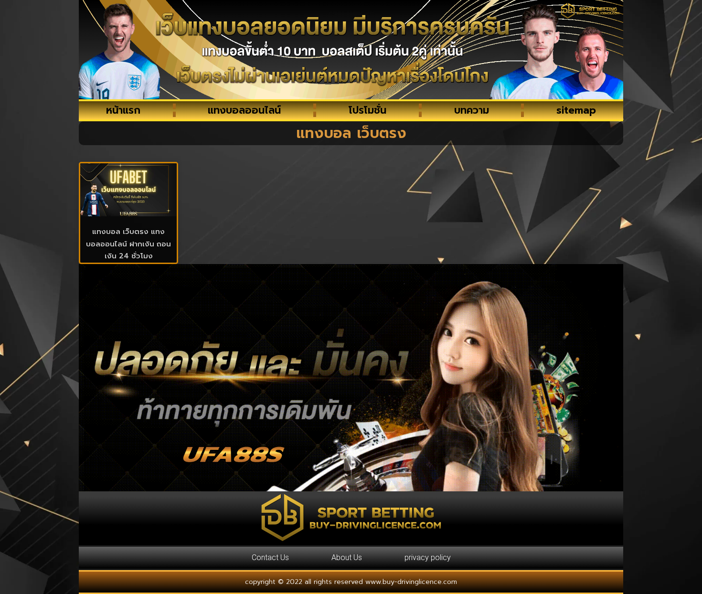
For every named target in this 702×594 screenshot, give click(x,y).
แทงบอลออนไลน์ (244, 110)
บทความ (471, 110)
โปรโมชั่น (367, 110)
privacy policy (427, 557)
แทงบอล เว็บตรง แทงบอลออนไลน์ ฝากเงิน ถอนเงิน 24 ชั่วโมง (128, 243)
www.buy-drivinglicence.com (411, 582)
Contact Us (270, 557)
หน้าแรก (123, 110)
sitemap (576, 110)
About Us (346, 557)
